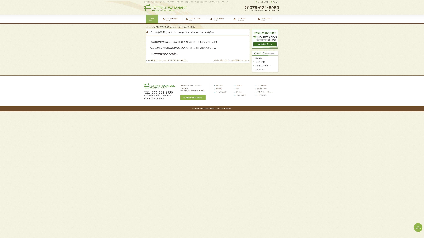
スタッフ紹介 (240, 95)
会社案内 (259, 58)
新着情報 (155, 27)
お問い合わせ (262, 89)
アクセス (275, 2)
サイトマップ (260, 69)
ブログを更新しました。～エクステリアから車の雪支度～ (168, 60)
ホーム (148, 27)
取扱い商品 (219, 85)
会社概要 (239, 85)
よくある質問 (260, 62)
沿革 (237, 89)
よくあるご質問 (263, 2)
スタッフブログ (221, 92)
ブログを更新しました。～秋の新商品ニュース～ (231, 60)
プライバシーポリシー (263, 66)
